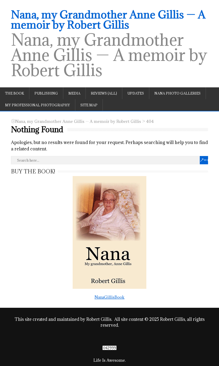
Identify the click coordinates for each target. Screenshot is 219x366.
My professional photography (37, 105)
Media (74, 93)
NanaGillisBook (109, 297)
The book (14, 93)
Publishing (46, 93)
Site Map (88, 105)
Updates (135, 93)
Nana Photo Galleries (177, 93)
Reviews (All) (104, 93)
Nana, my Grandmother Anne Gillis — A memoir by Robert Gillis (108, 19)
